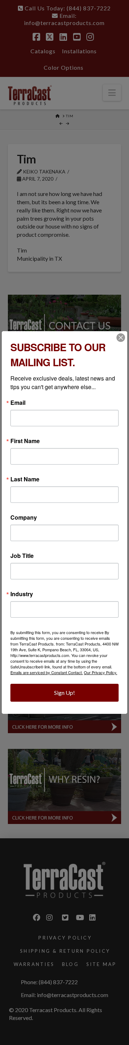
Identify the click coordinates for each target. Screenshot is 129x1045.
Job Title (22, 556)
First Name (25, 441)
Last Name (24, 479)
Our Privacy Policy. (100, 672)
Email (17, 403)
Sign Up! (64, 692)
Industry (21, 594)
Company (23, 517)
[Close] (120, 337)
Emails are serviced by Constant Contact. (46, 672)
